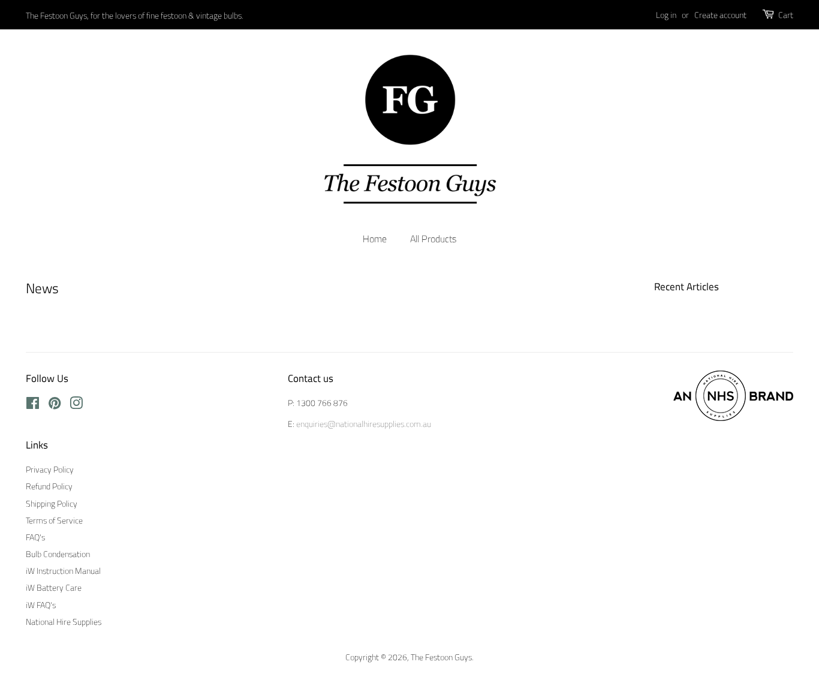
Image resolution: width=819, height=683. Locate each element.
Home (375, 238)
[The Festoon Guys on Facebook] (33, 405)
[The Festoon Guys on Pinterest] (54, 405)
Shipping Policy (51, 503)
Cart (785, 14)
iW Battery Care (54, 587)
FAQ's (35, 537)
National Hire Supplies (63, 621)
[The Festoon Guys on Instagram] (76, 405)
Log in (666, 14)
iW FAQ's (41, 605)
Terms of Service (54, 520)
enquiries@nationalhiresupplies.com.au (363, 424)
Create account (720, 14)
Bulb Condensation (58, 554)
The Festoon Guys (441, 657)
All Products (433, 238)
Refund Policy (49, 486)
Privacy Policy (50, 469)
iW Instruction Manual (63, 570)
